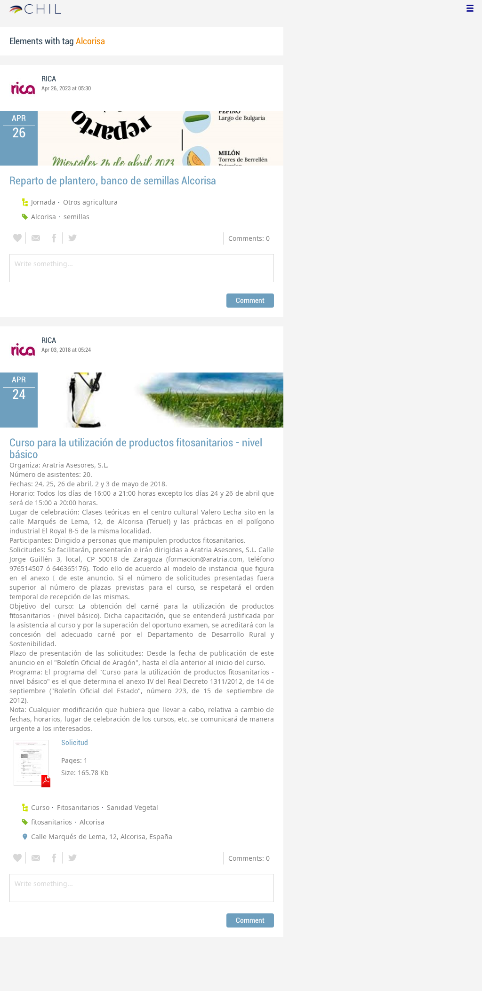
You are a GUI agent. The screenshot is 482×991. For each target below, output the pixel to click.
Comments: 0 (249, 238)
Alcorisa (43, 216)
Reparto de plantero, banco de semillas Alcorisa (112, 181)
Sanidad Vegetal (132, 807)
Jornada (43, 202)
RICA (48, 79)
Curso (40, 807)
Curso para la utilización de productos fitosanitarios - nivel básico (135, 448)
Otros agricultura (90, 202)
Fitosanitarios (78, 807)
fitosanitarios (51, 821)
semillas (76, 216)
